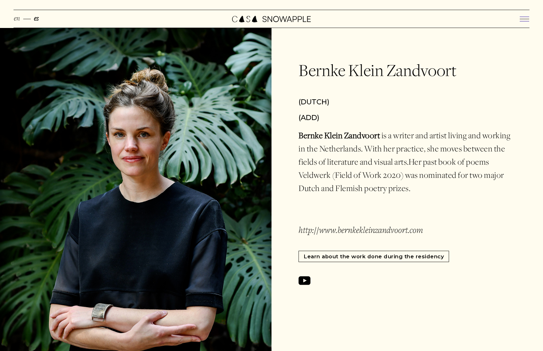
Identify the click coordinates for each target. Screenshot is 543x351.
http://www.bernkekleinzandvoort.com (361, 231)
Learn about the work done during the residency (374, 256)
